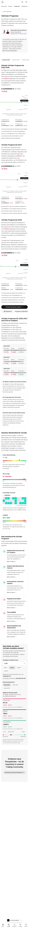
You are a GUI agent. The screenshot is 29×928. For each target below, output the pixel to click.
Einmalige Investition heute (10, 660)
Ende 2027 (15, 685)
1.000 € (12, 667)
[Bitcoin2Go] (2, 2)
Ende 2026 (7, 685)
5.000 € (6, 671)
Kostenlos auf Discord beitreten (14, 772)
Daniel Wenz (14, 30)
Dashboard (9, 311)
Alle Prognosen (7, 11)
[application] (14, 103)
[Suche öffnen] (22, 1)
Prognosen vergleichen (21, 311)
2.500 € (19, 667)
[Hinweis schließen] (21, 920)
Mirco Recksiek (22, 30)
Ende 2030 (7, 688)
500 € (5, 667)
